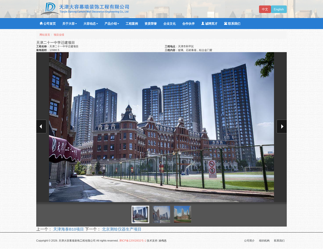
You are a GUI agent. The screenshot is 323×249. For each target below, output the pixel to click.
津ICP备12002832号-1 (132, 240)
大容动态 (89, 23)
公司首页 (49, 23)
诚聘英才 (211, 23)
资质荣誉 (151, 23)
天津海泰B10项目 (68, 229)
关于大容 (68, 23)
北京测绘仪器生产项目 (121, 229)
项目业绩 (59, 34)
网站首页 (45, 34)
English (279, 9)
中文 (265, 9)
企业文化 (169, 23)
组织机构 (264, 240)
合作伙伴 (188, 23)
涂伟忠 (163, 240)
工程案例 (132, 23)
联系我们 (233, 23)
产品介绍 (111, 23)
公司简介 (249, 240)
